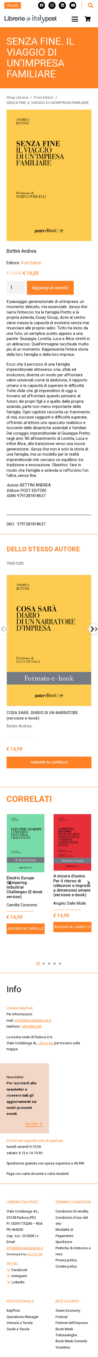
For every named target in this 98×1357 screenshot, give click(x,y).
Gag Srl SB (34, 1254)
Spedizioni (64, 1242)
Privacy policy (66, 1260)
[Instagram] (52, 5)
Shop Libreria (17, 97)
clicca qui (45, 1043)
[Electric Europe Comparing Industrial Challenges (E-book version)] (26, 843)
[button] (90, 5)
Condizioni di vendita (72, 1211)
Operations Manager (23, 1317)
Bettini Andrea (21, 251)
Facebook (19, 1270)
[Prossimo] (88, 882)
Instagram (19, 1276)
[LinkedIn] (62, 5)
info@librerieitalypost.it (33, 1020)
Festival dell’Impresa (72, 1323)
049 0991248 (31, 1026)
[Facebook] (41, 5)
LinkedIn (17, 1282)
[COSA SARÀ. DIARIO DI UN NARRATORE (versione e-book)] (49, 640)
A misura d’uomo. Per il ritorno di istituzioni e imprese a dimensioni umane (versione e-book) (71, 885)
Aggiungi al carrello (50, 287)
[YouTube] (72, 5)
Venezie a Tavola (20, 1323)
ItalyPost (13, 1310)
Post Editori (43, 97)
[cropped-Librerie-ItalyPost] (30, 19)
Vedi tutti (15, 563)
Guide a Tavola (18, 1329)
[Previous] (9, 882)
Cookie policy (66, 1266)
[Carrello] (88, 19)
